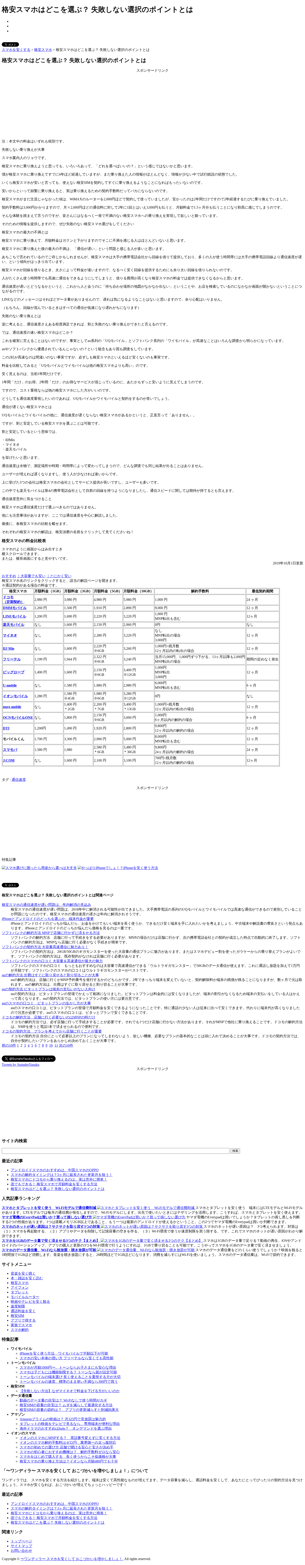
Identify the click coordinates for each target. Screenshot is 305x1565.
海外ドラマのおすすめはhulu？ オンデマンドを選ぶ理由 (66, 1428)
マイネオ (10, 635)
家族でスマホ (21, 1325)
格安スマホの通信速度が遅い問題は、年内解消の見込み (46, 905)
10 (51, 1045)
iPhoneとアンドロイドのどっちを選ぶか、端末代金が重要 (48, 919)
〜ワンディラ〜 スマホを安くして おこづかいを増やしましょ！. (72, 1559)
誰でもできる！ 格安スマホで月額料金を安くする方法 (54, 1184)
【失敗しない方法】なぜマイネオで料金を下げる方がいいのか (70, 1391)
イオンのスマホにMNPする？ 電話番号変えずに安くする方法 (70, 1438)
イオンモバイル (15, 696)
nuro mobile (12, 707)
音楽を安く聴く (23, 1273)
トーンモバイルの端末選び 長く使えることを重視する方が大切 (70, 1377)
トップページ (21, 1541)
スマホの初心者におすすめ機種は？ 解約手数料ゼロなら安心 (70, 1452)
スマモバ (10, 750)
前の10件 (9, 1045)
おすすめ (9, 576)
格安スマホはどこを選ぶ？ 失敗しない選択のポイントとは (57, 1189)
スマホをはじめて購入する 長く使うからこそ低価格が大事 (68, 1456)
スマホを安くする (16, 50)
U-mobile (10, 685)
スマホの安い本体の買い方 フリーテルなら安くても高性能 (66, 1358)
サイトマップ (21, 1546)
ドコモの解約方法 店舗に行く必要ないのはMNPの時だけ (48, 1017)
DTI (6, 728)
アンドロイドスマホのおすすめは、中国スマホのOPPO (55, 1170)
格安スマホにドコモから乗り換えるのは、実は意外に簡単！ (59, 1179)
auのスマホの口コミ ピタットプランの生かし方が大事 (46, 1003)
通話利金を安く (23, 1311)
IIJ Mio (8, 648)
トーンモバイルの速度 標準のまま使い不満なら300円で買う (69, 1381)
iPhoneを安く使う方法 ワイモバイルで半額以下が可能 (64, 1353)
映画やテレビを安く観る (30, 1301)
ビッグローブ (13, 672)
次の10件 (66, 1045)
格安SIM (17, 1316)
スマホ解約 (20, 1330)
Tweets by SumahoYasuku (20, 1064)
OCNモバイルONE (18, 717)
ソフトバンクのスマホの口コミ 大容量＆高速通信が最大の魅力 (52, 961)
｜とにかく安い (58, 576)
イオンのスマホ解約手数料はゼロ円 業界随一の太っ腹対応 (68, 1442)
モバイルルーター (25, 1297)
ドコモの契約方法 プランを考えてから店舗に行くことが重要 (52, 1031)
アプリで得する (23, 1320)
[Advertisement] (152, 104)
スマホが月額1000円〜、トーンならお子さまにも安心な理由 (68, 1367)
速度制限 (18, 1306)
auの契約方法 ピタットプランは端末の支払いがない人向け (48, 989)
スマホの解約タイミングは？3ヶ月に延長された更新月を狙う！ (62, 1175)
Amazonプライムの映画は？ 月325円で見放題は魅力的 (63, 1419)
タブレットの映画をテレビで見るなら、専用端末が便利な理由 (70, 1424)
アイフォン (20, 1287)
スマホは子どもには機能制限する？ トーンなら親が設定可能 (68, 1372)
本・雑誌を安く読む (27, 1278)
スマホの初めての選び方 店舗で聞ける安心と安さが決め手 (66, 1447)
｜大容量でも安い (31, 576)
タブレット (20, 1292)
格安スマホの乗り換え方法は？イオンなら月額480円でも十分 (69, 1461)
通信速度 (19, 779)
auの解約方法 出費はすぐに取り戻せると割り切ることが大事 (50, 975)
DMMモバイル (15, 608)
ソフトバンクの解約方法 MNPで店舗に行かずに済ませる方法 (51, 933)
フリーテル (12, 659)
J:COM (9, 760)
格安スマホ (43, 50)
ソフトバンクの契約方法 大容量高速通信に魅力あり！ (45, 947)
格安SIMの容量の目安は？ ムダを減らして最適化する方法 (66, 1405)
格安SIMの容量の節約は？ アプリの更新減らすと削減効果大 (69, 1410)
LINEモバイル (14, 616)
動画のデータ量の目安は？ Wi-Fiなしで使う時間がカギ (63, 1400)
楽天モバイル (13, 624)
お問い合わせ (21, 1550)
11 (56, 1045)
